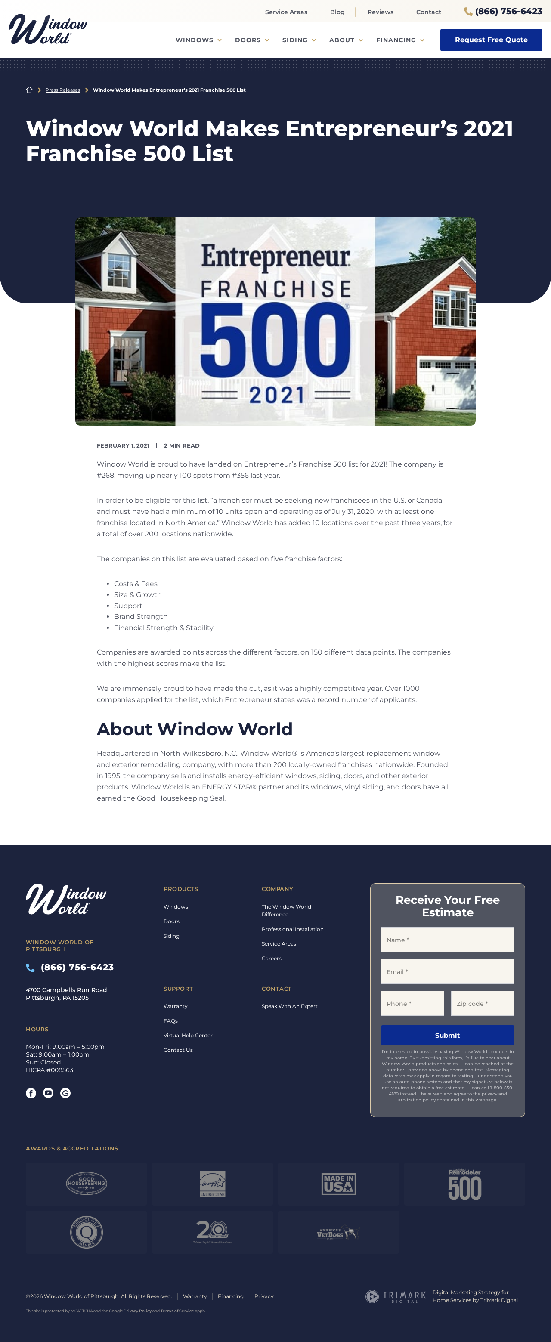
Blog (337, 12)
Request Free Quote (491, 40)
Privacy (264, 1296)
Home (29, 90)
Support (178, 988)
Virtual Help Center (188, 1035)
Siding (295, 40)
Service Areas (286, 12)
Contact (428, 12)
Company (278, 888)
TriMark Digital (499, 1300)
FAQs (171, 1020)
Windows (195, 40)
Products (181, 888)
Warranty (176, 1006)
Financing (396, 40)
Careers (272, 958)
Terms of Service (177, 1310)
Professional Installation (293, 929)
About (342, 40)
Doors (248, 40)
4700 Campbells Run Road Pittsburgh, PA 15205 (66, 994)
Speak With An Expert (290, 1006)
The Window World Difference (286, 910)
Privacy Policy (138, 1310)
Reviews (380, 12)
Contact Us (178, 1050)
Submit (447, 1035)
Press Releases (63, 90)
